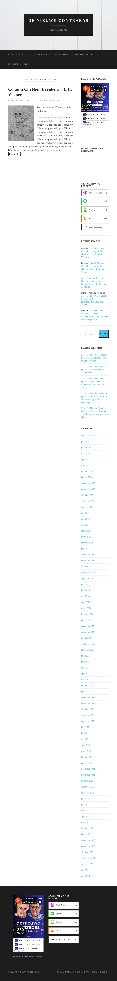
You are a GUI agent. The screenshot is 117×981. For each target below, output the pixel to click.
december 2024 (88, 554)
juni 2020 (85, 875)
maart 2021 (86, 822)
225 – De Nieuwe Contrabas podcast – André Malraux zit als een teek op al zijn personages (94, 398)
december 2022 (88, 697)
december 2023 (88, 625)
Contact (24, 54)
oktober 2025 (87, 494)
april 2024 (85, 602)
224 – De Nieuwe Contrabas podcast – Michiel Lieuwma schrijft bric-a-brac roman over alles (94, 412)
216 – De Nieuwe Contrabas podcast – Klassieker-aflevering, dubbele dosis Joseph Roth (94, 315)
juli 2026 (85, 441)
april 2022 (85, 744)
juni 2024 (85, 590)
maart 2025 (86, 536)
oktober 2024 (87, 566)
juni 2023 (85, 661)
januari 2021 (86, 834)
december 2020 (88, 840)
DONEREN (13, 64)
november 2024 (88, 560)
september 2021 (88, 786)
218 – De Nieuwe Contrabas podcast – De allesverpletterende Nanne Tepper (92, 267)
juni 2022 (85, 733)
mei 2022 (85, 738)
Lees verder (14, 153)
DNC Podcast (82, 54)
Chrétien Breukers (36, 100)
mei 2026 (85, 453)
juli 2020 (85, 869)
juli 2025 (85, 512)
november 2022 (88, 703)
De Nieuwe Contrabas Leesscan (52, 54)
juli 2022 (85, 727)
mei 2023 (85, 667)
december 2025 (88, 483)
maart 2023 (86, 679)
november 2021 (88, 774)
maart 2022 (86, 750)
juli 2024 (85, 584)
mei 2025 (85, 524)
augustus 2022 (87, 721)
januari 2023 (86, 691)
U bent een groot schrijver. (50, 117)
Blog (11, 54)
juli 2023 (85, 655)
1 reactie (55, 100)
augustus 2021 (87, 792)
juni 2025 (85, 518)
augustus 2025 (87, 506)
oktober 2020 (87, 852)
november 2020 (88, 846)
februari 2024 (87, 614)
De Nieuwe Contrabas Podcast (91, 128)
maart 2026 (86, 465)
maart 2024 (86, 608)
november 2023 (88, 631)
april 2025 (85, 530)
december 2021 (88, 768)
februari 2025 (87, 542)
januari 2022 (86, 762)
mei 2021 (85, 810)
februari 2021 (87, 828)
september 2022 (88, 715)
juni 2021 (85, 804)
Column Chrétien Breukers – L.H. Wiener (40, 91)
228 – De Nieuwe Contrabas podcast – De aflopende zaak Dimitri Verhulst (92, 253)
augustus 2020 (87, 863)
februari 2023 (87, 685)
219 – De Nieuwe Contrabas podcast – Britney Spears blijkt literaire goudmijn (94, 282)
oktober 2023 (87, 637)
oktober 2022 (87, 709)
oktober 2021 (87, 780)
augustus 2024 (87, 578)
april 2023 (85, 673)
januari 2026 (86, 477)
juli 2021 (85, 798)
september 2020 (88, 857)
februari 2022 (87, 756)
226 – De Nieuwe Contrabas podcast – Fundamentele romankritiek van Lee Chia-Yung (94, 383)
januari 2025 (86, 548)
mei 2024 (85, 596)
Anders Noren (89, 972)
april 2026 (85, 459)
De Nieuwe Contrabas (58, 20)
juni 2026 (85, 447)
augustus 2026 (87, 435)
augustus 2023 (87, 649)
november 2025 (88, 489)
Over (26, 64)
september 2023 (88, 643)
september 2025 (88, 500)
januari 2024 (86, 619)
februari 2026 (87, 471)
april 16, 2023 (15, 100)
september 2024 (88, 572)
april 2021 (85, 816)
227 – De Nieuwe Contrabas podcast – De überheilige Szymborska (94, 369)
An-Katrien (86, 277)
